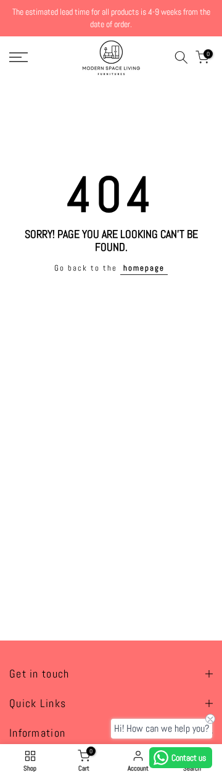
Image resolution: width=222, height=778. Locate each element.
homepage (144, 268)
